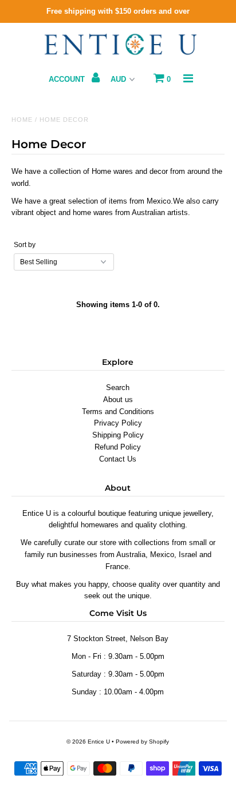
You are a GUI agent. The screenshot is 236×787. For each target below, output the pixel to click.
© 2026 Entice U (88, 741)
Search (117, 387)
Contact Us (117, 459)
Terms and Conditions (118, 411)
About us (118, 399)
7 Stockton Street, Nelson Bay (117, 638)
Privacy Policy (118, 423)
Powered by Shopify (142, 741)
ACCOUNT (68, 79)
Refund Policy (118, 447)
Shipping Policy (118, 435)
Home (22, 119)
